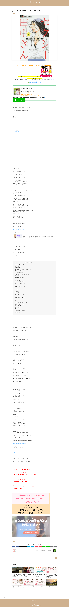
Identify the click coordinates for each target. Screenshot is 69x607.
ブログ (14, 541)
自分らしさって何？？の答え (28, 234)
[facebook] (33, 604)
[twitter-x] (34, 604)
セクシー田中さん (16, 131)
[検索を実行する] (56, 558)
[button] (15, 546)
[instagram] (35, 604)
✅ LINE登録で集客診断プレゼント (34, 82)
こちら (41, 78)
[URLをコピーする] (53, 546)
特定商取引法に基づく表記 (34, 600)
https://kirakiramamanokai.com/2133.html (20, 229)
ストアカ (14, 452)
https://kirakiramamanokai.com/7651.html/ (20, 443)
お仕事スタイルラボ (34, 2)
